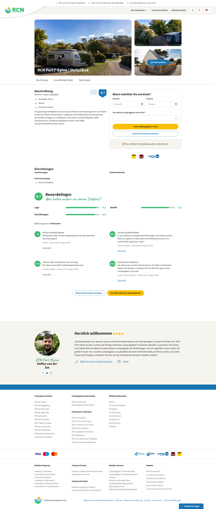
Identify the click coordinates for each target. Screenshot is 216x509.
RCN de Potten (40, 402)
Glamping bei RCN (116, 486)
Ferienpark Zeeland (42, 477)
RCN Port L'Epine (79, 417)
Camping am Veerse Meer (45, 474)
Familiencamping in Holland (83, 487)
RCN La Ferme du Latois (82, 421)
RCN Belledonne (78, 435)
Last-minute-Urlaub (154, 485)
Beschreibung (42, 80)
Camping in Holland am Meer (46, 483)
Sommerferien (115, 416)
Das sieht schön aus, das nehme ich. (125, 293)
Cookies (147, 500)
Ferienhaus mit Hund (80, 474)
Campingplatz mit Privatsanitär (122, 471)
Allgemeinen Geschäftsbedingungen (98, 500)
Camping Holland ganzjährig (121, 483)
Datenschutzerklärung (133, 500)
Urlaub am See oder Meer (119, 480)
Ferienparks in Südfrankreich (46, 486)
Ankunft (116, 98)
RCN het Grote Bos (42, 419)
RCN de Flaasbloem (42, 430)
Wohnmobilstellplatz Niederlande (123, 489)
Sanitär (113, 207)
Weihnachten (114, 423)
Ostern (112, 402)
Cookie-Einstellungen (172, 500)
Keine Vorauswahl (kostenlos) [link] (145, 133)
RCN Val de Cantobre (80, 428)
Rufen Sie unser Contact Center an (96, 361)
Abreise (149, 98)
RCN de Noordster (42, 409)
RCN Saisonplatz (153, 471)
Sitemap (118, 500)
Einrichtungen (41, 214)
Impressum (157, 500)
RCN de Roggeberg (42, 405)
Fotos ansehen (159, 62)
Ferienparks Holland (43, 437)
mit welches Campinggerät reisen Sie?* (129, 112)
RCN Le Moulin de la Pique (83, 424)
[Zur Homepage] (14, 10)
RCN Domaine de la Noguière (84, 442)
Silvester (112, 426)
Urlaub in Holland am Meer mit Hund (87, 471)
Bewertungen (84, 80)
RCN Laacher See (79, 402)
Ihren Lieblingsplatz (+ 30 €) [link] (146, 126)
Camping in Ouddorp (43, 471)
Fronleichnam (115, 412)
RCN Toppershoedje (42, 423)
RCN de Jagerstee (41, 412)
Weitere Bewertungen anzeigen (88, 293)
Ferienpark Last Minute (156, 478)
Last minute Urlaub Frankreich (159, 489)
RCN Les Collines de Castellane (84, 438)
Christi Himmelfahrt (117, 405)
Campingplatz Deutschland (83, 405)
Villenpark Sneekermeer (44, 433)
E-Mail (125, 361)
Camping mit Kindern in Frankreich (86, 490)
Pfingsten (113, 409)
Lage (36, 207)
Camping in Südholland (44, 480)
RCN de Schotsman (42, 426)
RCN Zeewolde (40, 416)
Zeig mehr (47, 248)
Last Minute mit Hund (155, 475)
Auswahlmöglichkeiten (63, 80)
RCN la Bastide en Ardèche (83, 431)
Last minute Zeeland (154, 482)
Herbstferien (114, 419)
